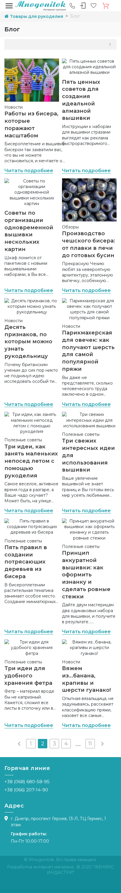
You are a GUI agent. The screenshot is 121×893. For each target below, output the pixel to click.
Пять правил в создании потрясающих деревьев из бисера (25, 562)
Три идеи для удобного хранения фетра (28, 675)
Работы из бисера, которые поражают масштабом (31, 124)
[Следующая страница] (102, 743)
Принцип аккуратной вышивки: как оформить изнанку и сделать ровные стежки (86, 575)
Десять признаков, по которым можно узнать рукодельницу (28, 341)
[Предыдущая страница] (19, 743)
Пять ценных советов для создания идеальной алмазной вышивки (81, 100)
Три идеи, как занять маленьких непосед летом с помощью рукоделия (31, 461)
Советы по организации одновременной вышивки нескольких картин (28, 231)
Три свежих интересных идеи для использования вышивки (88, 455)
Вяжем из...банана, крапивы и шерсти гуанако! (86, 679)
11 (90, 743)
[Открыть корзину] (106, 6)
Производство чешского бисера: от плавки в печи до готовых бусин (88, 244)
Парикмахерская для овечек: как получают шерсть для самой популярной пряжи (88, 350)
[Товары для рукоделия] (40, 5)
